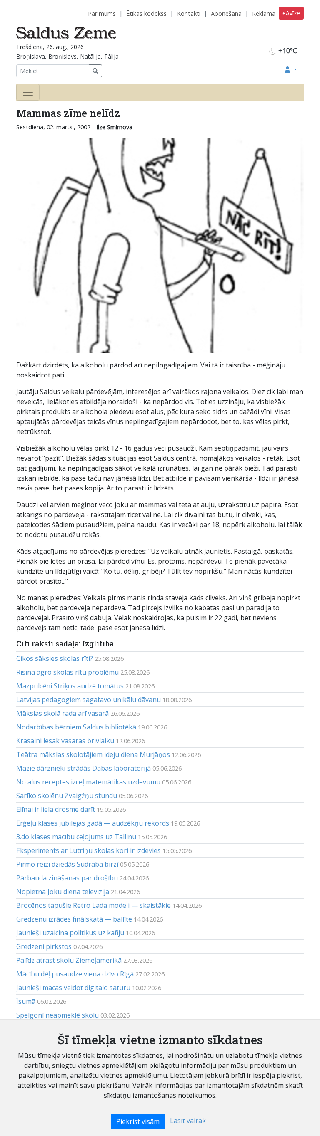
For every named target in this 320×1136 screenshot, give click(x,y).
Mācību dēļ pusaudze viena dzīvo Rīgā (75, 973)
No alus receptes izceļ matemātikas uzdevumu (88, 781)
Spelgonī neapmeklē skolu (57, 1015)
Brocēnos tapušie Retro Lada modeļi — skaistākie (93, 905)
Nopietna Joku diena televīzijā (62, 891)
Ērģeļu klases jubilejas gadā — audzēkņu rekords (92, 823)
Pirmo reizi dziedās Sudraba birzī (67, 864)
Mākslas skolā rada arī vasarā (62, 713)
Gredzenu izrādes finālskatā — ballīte (74, 919)
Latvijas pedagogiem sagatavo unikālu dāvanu (88, 699)
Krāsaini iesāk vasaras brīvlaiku (65, 740)
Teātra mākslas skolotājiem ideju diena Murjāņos (93, 754)
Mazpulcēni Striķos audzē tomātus (70, 685)
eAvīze (291, 13)
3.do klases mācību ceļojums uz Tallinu (76, 836)
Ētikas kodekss (146, 13)
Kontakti (188, 13)
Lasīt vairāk (188, 1120)
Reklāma (263, 13)
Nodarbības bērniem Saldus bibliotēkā (76, 727)
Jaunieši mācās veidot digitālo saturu (73, 987)
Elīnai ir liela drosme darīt (55, 809)
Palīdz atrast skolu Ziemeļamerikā (69, 960)
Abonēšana (226, 13)
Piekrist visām (138, 1121)
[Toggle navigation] (28, 92)
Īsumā (25, 1001)
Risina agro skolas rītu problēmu (67, 672)
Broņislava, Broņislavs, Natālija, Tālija (67, 56)
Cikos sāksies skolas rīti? (54, 658)
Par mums (102, 13)
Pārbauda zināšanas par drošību (67, 877)
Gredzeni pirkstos (44, 946)
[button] (291, 69)
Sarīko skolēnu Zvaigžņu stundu (66, 795)
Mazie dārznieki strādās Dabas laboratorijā (83, 768)
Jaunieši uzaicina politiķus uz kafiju (70, 932)
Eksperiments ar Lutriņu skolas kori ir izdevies (88, 850)
